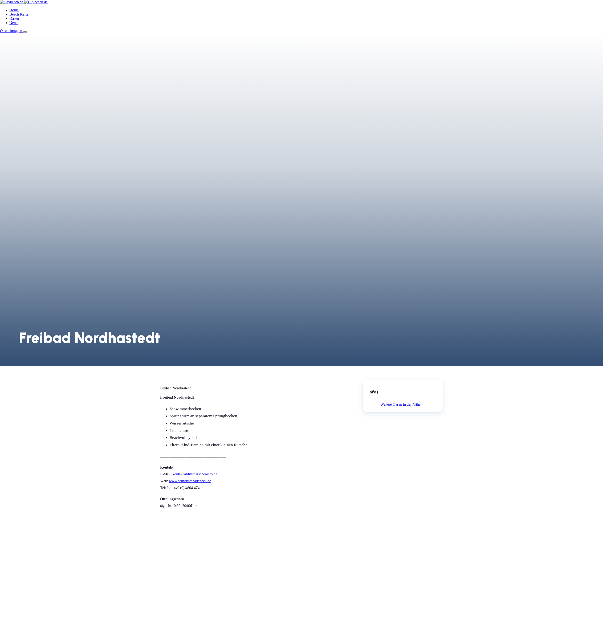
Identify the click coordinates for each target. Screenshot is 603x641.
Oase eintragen (11, 31)
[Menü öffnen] (25, 32)
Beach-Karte (18, 14)
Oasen (14, 18)
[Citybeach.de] (24, 2)
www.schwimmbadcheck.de (190, 481)
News (13, 23)
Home (14, 10)
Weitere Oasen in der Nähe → (402, 404)
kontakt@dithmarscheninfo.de (194, 474)
